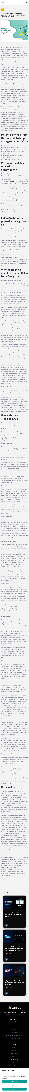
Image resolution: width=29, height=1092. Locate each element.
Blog (14, 1065)
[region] (14, 1080)
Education (14, 1056)
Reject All (14, 1089)
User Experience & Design (14, 1038)
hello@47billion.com (14, 1021)
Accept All (14, 1081)
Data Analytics (14, 181)
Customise (14, 1085)
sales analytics (11, 83)
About (14, 1062)
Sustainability (14, 1053)
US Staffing (14, 1041)
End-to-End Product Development (14, 1035)
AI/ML (14, 1029)
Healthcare (14, 1047)
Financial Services (14, 1050)
